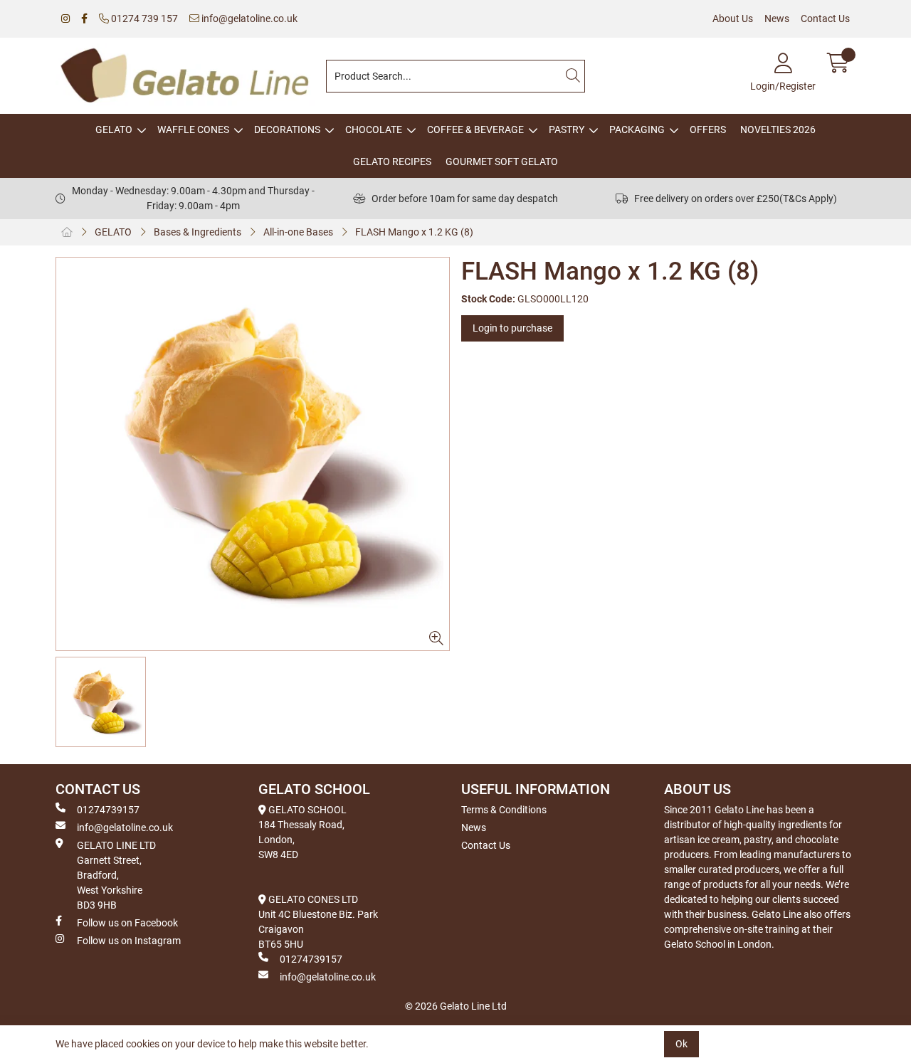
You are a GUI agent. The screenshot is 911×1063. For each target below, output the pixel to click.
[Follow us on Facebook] (84, 19)
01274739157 (108, 809)
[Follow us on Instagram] (65, 19)
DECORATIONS (287, 129)
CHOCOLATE (373, 129)
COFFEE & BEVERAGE (475, 129)
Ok (681, 1043)
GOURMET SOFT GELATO (502, 161)
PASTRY (566, 129)
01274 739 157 (143, 18)
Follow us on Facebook (127, 923)
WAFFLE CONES (193, 129)
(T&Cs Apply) (808, 198)
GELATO (113, 129)
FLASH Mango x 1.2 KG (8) (414, 232)
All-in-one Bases (298, 232)
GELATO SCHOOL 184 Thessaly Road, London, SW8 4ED (302, 832)
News (776, 18)
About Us (732, 18)
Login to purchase (512, 328)
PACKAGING (637, 129)
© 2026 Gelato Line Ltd (456, 1006)
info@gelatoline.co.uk (248, 18)
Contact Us (825, 18)
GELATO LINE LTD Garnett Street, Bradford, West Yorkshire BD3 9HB (116, 875)
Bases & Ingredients (197, 232)
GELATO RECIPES (392, 161)
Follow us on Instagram (129, 940)
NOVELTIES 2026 (778, 129)
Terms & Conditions (504, 809)
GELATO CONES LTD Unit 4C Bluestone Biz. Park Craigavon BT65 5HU (318, 922)
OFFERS (708, 129)
